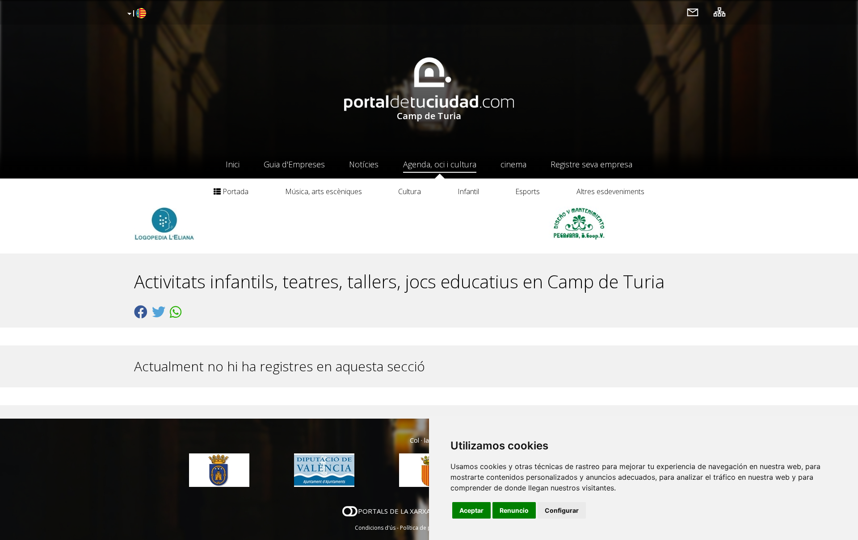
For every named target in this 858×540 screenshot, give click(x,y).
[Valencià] (135, 14)
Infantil (468, 191)
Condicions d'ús (375, 528)
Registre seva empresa (591, 164)
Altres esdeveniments (610, 191)
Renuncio (514, 510)
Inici (233, 164)
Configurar (562, 510)
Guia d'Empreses (294, 164)
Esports (527, 191)
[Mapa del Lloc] (719, 12)
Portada (234, 191)
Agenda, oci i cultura (439, 164)
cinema (513, 164)
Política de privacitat (425, 528)
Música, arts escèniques (323, 191)
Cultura (409, 191)
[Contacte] (692, 12)
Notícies (364, 164)
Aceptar (471, 510)
